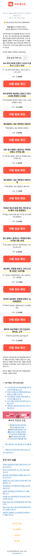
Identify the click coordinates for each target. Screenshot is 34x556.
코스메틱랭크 (17, 529)
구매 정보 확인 (17, 84)
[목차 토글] (24, 57)
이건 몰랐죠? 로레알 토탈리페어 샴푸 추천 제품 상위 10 (18, 397)
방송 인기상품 (17, 523)
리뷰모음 (17, 535)
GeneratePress (17, 553)
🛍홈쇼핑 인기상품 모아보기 (17, 432)
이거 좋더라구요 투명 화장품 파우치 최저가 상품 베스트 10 (19, 388)
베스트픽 (17, 541)
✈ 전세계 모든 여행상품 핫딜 (17, 438)
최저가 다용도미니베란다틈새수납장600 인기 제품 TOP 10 (19, 393)
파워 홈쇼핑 (20, 4)
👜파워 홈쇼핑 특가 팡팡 (17, 436)
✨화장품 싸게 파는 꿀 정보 (17, 425)
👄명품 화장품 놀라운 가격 (17, 429)
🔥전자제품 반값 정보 (17, 427)
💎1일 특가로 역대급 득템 (17, 434)
